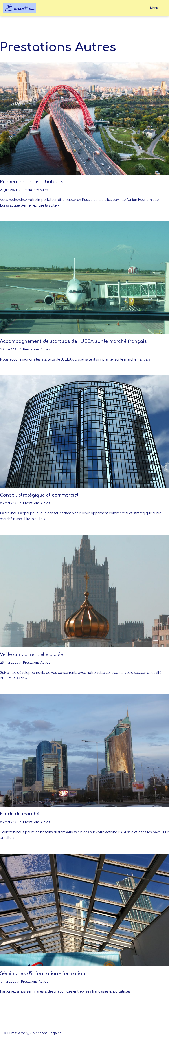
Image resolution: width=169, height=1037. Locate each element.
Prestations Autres (36, 190)
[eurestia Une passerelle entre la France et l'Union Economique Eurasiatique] (21, 8)
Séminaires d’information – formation (42, 973)
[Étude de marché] (84, 750)
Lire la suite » (48, 205)
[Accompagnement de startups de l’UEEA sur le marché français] (84, 277)
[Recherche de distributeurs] (84, 118)
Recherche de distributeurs (31, 181)
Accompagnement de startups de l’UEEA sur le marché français (73, 341)
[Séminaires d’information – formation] (84, 910)
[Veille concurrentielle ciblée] (84, 591)
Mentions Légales (47, 1033)
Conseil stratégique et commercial (39, 495)
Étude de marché (19, 814)
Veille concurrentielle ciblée (31, 654)
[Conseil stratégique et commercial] (84, 431)
